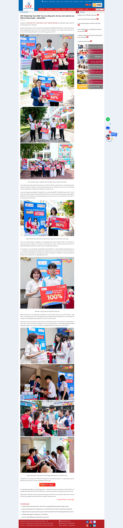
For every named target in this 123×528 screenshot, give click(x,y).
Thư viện (81, 1)
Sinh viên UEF (52, 1)
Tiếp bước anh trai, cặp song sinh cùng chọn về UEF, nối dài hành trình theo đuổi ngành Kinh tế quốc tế (47, 511)
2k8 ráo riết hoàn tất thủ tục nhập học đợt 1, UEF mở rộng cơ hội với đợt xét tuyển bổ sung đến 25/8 (47, 509)
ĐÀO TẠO (64, 9)
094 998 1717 (65, 525)
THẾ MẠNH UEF (49, 9)
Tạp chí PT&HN (88, 1)
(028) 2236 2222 (64, 523)
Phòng (58, 1)
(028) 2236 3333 (71, 523)
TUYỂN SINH (57, 9)
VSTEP (86, 9)
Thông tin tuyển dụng (84, 41)
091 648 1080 (72, 525)
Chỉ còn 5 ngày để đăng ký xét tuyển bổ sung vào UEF (35, 517)
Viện (62, 1)
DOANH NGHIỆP (79, 9)
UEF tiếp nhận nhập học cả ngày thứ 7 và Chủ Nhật (34, 514)
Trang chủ (45, 1)
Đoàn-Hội (76, 1)
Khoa (71, 1)
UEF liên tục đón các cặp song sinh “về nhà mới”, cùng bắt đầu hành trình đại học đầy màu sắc (45, 506)
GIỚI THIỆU (41, 9)
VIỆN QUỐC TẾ (71, 9)
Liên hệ (94, 1)
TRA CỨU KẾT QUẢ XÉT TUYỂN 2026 (87, 19)
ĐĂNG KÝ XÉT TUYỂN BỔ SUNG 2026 (87, 15)
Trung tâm (66, 1)
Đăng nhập (99, 1)
